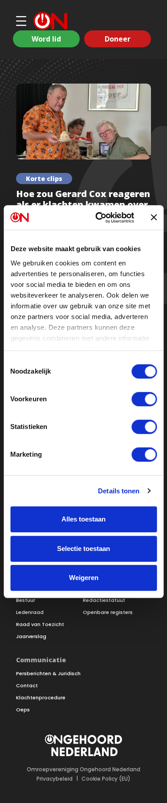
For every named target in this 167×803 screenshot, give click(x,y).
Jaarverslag (31, 636)
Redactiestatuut (104, 600)
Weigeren (83, 577)
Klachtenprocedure (40, 697)
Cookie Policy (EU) (105, 779)
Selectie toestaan (83, 548)
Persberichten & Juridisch (48, 673)
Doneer (117, 39)
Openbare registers (108, 612)
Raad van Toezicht (40, 624)
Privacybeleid (55, 779)
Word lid (46, 39)
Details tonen (118, 491)
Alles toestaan (83, 519)
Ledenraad (30, 612)
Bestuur (25, 600)
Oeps (23, 709)
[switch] (144, 399)
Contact (27, 685)
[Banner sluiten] (154, 217)
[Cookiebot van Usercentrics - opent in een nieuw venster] (99, 217)
